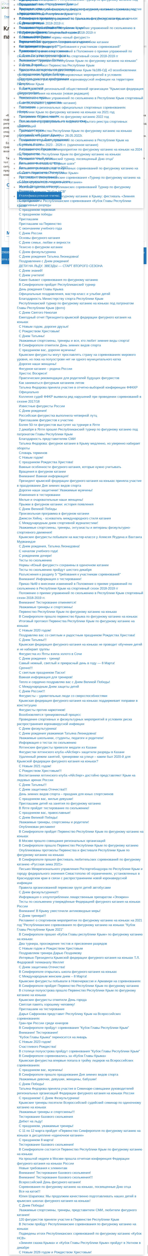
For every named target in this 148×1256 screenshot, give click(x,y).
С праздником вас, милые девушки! (46, 799)
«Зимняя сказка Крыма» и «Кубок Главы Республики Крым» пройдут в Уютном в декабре (79, 1245)
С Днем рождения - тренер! (39, 658)
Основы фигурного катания (39, 238)
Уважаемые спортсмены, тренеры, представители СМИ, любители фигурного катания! (77, 1212)
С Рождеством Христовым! (39, 331)
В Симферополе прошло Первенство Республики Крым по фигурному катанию (78, 845)
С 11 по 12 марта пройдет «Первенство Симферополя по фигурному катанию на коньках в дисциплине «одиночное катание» (78, 1133)
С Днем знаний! (31, 270)
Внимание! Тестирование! (38, 1032)
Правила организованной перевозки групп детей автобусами (65, 887)
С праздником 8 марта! (36, 1140)
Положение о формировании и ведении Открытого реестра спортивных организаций (72, 124)
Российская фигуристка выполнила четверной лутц (58, 415)
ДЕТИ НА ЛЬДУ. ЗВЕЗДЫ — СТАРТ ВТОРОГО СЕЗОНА (61, 266)
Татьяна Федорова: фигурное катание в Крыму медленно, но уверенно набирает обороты (78, 446)
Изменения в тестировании (39, 495)
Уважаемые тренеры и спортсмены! (46, 607)
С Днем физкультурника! (38, 728)
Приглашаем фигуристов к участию (46, 420)
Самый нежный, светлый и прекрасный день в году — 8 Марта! (67, 663)
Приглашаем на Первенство (40, 224)
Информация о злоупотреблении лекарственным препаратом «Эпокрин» (74, 897)
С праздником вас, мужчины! (41, 1070)
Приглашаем (28, 219)
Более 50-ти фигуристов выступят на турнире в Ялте (59, 425)
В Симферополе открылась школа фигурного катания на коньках (68, 972)
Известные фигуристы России (42, 406)
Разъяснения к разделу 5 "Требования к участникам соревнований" (70, 574)
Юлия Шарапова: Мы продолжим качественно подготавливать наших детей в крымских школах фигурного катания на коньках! (76, 1198)
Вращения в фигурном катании (42, 471)
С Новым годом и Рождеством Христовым (51, 948)
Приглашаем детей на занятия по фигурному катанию (60, 803)
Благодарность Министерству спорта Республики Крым (61, 299)
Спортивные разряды (35, 205)
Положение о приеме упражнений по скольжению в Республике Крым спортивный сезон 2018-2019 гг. (80, 595)
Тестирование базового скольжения (46, 1117)
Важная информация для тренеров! (46, 677)
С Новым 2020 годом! (35, 630)
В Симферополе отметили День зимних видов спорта (60, 345)
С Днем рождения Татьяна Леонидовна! (49, 256)
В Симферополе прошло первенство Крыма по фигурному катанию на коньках (78, 616)
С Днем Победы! (31, 1084)
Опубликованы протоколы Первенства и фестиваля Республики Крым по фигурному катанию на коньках (73, 852)
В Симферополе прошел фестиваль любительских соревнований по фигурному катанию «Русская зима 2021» (79, 862)
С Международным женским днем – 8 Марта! (53, 976)
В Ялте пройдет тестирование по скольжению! (54, 808)
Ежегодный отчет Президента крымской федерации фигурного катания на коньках (74, 320)
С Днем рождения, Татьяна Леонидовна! (49, 546)
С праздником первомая (37, 210)
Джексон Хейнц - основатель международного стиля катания (65, 518)
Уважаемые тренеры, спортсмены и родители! (54, 822)
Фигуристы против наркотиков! (42, 710)
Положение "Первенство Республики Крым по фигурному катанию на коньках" (78, 61)
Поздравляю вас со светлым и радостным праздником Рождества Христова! (77, 635)
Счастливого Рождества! (37, 1046)
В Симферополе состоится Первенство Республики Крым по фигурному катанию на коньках (79, 1152)
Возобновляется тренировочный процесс (50, 715)
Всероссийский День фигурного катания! (50, 1182)
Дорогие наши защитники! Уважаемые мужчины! (56, 490)
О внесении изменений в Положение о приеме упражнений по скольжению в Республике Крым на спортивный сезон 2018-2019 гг (76, 30)
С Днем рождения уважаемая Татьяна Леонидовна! (57, 733)
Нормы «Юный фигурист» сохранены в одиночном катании (64, 565)
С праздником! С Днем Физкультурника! (49, 1098)
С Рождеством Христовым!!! (40, 771)
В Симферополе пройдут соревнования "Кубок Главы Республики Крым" (74, 1028)
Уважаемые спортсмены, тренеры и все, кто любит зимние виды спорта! (74, 340)
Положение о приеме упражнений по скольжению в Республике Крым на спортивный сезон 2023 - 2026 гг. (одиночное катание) (73, 142)
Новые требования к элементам (43, 1168)
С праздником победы (35, 214)
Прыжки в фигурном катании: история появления (56, 504)
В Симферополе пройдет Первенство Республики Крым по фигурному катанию (79, 986)
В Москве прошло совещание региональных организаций (62, 841)
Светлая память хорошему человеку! (47, 1004)
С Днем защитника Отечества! (42, 967)
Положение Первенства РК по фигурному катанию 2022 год (64, 117)
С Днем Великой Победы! (38, 817)
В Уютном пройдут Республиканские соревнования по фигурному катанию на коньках (76, 1226)
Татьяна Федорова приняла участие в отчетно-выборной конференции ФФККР (78, 387)
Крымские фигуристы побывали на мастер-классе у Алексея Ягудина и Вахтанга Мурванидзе (79, 539)
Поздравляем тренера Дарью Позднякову (50, 953)
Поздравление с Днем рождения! (44, 261)
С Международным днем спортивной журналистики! (58, 523)
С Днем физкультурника (37, 252)
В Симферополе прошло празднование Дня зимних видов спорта (68, 1074)
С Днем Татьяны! (32, 336)
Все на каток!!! (29, 1191)
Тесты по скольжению (35, 560)
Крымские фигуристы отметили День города (53, 1000)
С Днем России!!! (32, 691)
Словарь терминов (33, 453)
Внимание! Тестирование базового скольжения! (55, 1173)
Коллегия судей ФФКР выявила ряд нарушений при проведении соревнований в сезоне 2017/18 (79, 399)
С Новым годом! (31, 457)
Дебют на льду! (31, 1121)
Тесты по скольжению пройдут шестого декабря (55, 570)
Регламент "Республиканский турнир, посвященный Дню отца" (66, 159)
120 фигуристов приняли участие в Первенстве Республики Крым (69, 1219)
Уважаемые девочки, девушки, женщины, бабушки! (58, 1079)
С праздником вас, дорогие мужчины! (47, 350)
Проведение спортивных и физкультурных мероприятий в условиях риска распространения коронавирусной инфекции (74, 722)
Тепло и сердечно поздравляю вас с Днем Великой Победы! (64, 682)
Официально (29, 392)
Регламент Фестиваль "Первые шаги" (47, 163)
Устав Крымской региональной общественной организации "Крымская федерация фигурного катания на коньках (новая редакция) (80, 91)
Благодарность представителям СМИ (47, 439)
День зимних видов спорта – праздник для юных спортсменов (66, 794)
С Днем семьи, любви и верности (44, 242)
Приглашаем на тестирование (41, 1009)
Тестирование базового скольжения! (46, 1144)
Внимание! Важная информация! (44, 476)
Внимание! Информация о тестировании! (50, 579)
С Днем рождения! (33, 411)
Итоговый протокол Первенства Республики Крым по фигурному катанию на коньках (76, 623)
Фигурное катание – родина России (45, 369)
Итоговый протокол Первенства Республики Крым (56, 65)
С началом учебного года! (38, 551)
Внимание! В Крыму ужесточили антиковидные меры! (60, 911)
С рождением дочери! (35, 556)
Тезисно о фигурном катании (41, 247)
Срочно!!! (26, 668)
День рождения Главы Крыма (41, 289)
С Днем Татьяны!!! (33, 640)
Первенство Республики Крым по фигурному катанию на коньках (68, 612)
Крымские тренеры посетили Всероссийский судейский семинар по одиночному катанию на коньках (79, 1105)
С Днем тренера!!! (32, 916)
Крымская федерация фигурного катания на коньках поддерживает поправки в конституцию (77, 703)
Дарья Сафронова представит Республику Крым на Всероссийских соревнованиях (69, 1016)
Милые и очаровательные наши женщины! (51, 500)
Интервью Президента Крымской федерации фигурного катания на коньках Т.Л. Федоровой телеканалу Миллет (78, 960)
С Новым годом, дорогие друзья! (44, 326)
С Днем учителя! (31, 275)
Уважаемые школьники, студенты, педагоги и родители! (61, 738)
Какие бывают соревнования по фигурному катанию (58, 280)
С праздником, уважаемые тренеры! (46, 1126)
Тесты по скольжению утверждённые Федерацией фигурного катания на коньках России (78, 904)
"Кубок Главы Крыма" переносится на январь (53, 1037)
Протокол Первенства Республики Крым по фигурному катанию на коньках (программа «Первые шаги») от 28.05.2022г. (74, 133)
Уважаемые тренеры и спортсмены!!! (47, 1112)
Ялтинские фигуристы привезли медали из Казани (58, 747)
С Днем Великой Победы (38, 509)
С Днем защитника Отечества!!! (43, 789)
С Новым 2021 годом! (35, 766)
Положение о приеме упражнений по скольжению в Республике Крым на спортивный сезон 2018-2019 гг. (73, 21)
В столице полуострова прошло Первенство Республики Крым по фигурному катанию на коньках (76, 993)
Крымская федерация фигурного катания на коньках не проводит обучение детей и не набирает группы (79, 647)
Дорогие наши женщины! (37, 364)
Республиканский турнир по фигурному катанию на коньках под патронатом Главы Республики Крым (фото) (75, 305)
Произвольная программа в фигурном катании (54, 513)
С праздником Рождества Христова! (46, 462)
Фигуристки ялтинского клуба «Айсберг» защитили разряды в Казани (71, 752)
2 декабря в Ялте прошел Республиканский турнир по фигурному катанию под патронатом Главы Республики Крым (77, 432)
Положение (27, 5)
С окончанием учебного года (40, 228)
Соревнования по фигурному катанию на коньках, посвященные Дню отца (75, 1187)
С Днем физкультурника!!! (39, 892)
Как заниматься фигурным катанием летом (51, 383)
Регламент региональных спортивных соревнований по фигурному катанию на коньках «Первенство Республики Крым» (77, 171)
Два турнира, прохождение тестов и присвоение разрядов (63, 943)
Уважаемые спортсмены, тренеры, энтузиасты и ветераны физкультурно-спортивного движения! (74, 530)
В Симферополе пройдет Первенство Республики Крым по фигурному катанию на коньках (80, 834)
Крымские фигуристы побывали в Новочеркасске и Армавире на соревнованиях (80, 981)
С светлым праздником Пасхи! (42, 672)
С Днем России (30, 233)
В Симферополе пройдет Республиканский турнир (57, 284)
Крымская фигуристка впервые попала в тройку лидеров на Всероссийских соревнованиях (75, 1063)
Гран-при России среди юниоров (43, 1023)
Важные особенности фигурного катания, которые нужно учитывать (70, 467)
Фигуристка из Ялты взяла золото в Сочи (50, 654)
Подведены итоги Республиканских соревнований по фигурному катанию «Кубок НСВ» (79, 1236)
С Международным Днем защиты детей (49, 686)
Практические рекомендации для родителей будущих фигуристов (69, 378)
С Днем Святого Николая (38, 312)
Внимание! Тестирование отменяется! (47, 602)
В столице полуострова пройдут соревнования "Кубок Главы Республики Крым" (79, 1051)
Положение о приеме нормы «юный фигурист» (54, 37)
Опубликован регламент (37, 827)
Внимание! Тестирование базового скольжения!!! (56, 1177)
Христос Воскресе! (33, 373)
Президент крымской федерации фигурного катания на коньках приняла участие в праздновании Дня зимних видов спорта (79, 483)
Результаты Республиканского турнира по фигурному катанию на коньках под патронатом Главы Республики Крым (76, 12)
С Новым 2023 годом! (35, 1042)
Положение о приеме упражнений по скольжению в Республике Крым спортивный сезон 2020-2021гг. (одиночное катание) (80, 100)
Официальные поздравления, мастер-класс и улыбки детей (64, 294)
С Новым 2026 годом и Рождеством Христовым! (55, 1252)
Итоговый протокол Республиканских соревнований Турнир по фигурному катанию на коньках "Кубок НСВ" (74, 189)
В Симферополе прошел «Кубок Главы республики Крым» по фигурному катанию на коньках (80, 937)
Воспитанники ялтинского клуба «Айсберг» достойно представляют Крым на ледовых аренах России (76, 778)
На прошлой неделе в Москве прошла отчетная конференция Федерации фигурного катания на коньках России (73, 1161)
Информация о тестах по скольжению (47, 742)
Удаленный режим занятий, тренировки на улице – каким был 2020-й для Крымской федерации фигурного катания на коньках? (73, 759)
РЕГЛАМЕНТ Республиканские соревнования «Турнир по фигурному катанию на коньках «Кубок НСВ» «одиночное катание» (78, 180)
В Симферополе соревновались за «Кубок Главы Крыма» (62, 1056)
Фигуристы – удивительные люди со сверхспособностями (63, 696)
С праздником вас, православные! (45, 813)
